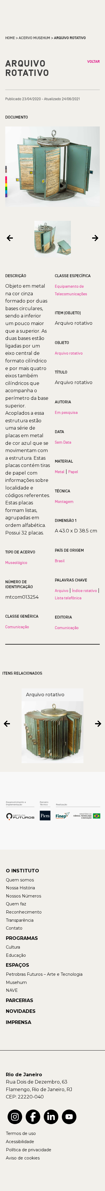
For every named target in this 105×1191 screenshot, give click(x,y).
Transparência (20, 920)
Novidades (21, 1011)
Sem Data (63, 442)
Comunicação (17, 626)
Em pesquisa (66, 412)
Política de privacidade (28, 1149)
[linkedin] (51, 1117)
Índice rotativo (84, 590)
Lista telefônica (68, 598)
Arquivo (61, 590)
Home (10, 38)
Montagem (64, 501)
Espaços (17, 965)
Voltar (93, 61)
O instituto (22, 871)
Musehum (16, 982)
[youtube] (69, 1117)
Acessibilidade (20, 1141)
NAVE (12, 990)
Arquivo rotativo (69, 353)
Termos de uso (21, 1133)
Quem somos (20, 880)
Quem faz (16, 904)
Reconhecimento (24, 912)
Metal (59, 471)
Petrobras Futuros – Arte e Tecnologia (44, 974)
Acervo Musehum (34, 38)
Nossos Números (23, 896)
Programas (22, 938)
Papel (73, 471)
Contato (14, 928)
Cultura (13, 947)
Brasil (60, 560)
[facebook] (33, 1117)
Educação (16, 955)
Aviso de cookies (23, 1158)
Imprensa (18, 1022)
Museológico (16, 562)
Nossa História (20, 888)
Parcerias (19, 1000)
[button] (9, 237)
